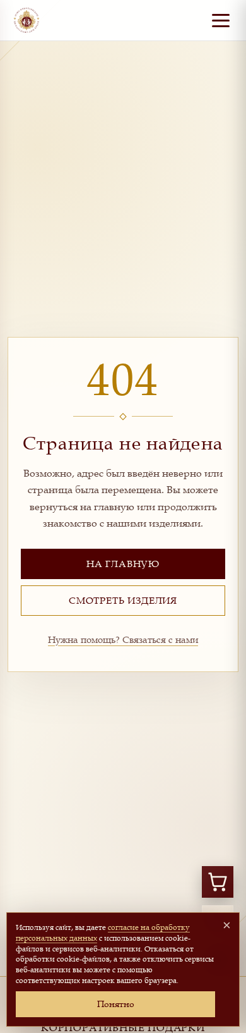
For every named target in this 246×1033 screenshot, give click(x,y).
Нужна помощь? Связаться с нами (123, 639)
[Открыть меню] (220, 20)
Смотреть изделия (123, 600)
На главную (123, 563)
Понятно (115, 1004)
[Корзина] (217, 882)
